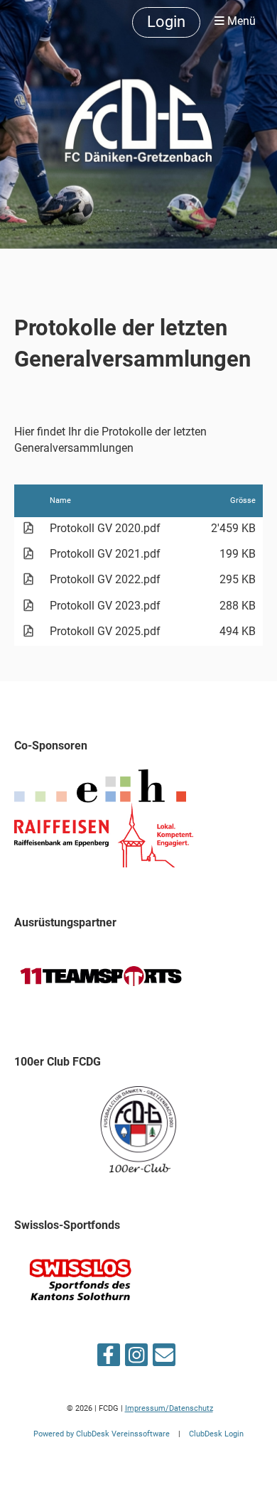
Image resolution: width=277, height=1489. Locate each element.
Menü (240, 21)
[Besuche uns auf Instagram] (136, 1358)
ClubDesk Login (216, 1434)
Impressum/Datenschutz (169, 1408)
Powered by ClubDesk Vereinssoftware (101, 1434)
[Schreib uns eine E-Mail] (164, 1358)
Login (166, 22)
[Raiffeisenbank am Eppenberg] (103, 863)
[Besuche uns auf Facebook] (108, 1358)
